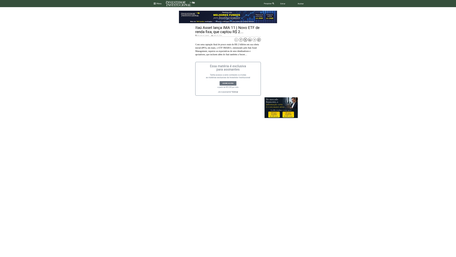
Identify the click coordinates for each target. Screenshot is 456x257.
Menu (159, 3)
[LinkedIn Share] (250, 40)
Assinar (301, 3)
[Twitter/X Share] (245, 40)
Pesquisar (268, 3)
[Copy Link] (259, 40)
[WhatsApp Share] (236, 40)
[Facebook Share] (241, 40)
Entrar (282, 3)
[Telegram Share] (254, 40)
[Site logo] (180, 3)
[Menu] (155, 3)
